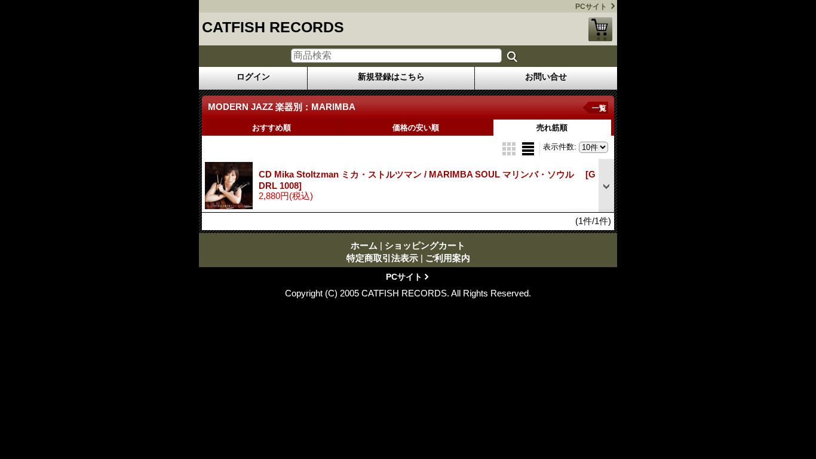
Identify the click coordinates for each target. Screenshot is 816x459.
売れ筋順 (551, 127)
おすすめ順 (271, 127)
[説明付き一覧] (528, 147)
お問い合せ (546, 76)
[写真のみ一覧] (510, 147)
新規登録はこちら (391, 76)
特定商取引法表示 (382, 258)
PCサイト (591, 6)
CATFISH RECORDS (273, 27)
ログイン (253, 76)
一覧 (599, 108)
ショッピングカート (600, 29)
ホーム (364, 245)
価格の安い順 (415, 127)
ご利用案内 (447, 258)
